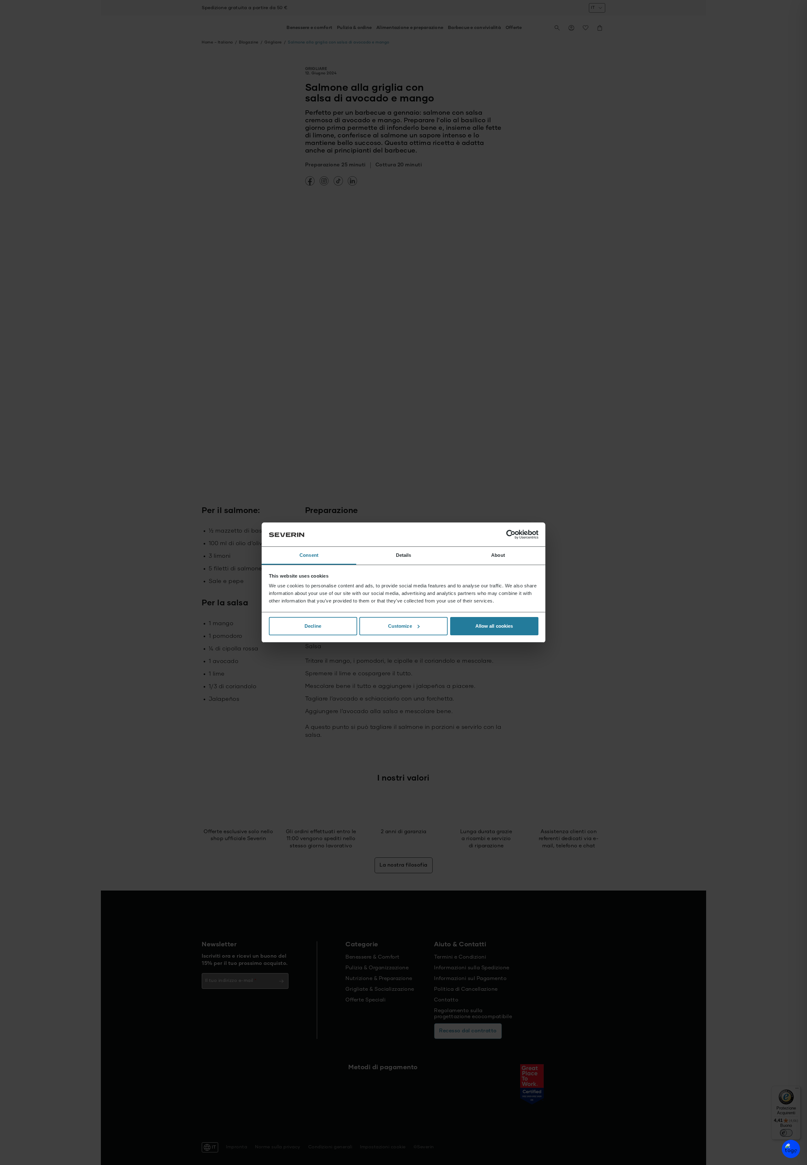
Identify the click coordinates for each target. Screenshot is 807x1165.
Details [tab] (403, 555)
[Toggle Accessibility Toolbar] (791, 1149)
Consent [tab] (308, 555)
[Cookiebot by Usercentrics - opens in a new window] (510, 534)
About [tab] (498, 555)
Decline (313, 626)
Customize (400, 626)
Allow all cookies (494, 626)
